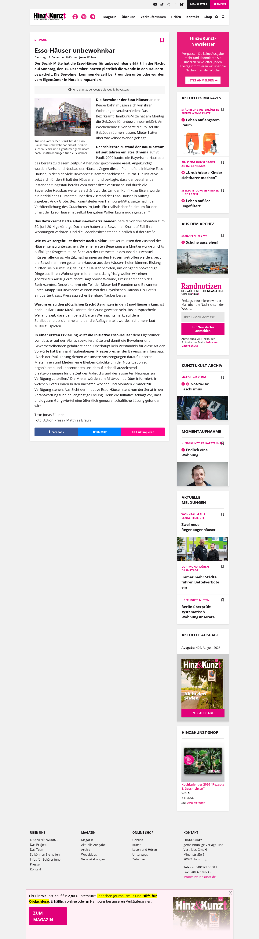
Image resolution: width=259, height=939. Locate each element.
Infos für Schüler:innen (46, 859)
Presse (35, 864)
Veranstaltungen (93, 859)
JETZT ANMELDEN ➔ (202, 80)
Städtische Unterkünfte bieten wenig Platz (200, 111)
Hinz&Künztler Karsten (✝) (202, 443)
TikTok (162, 4)
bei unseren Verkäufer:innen (128, 901)
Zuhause (138, 859)
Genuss (137, 840)
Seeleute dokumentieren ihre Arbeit (200, 192)
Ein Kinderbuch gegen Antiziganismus (198, 164)
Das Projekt (38, 845)
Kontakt (192, 17)
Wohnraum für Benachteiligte (193, 516)
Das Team (37, 850)
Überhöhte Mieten (195, 600)
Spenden (219, 4)
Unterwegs (140, 854)
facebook (175, 4)
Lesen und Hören (144, 850)
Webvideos (89, 854)
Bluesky (181, 4)
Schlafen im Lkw (194, 235)
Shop (208, 17)
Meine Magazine (84, 17)
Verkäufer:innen (153, 17)
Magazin (109, 17)
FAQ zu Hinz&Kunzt (44, 840)
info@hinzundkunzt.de (200, 877)
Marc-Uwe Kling (193, 377)
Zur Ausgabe (202, 713)
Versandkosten (196, 802)
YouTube (155, 4)
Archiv (85, 850)
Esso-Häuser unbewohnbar (75, 50)
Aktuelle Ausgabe (93, 845)
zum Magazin (43, 916)
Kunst (136, 845)
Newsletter (198, 4)
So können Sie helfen (45, 854)
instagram (168, 4)
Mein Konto (75, 17)
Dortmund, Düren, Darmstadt (195, 568)
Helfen (176, 17)
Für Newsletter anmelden (203, 329)
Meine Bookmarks (93, 17)
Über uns (129, 17)
